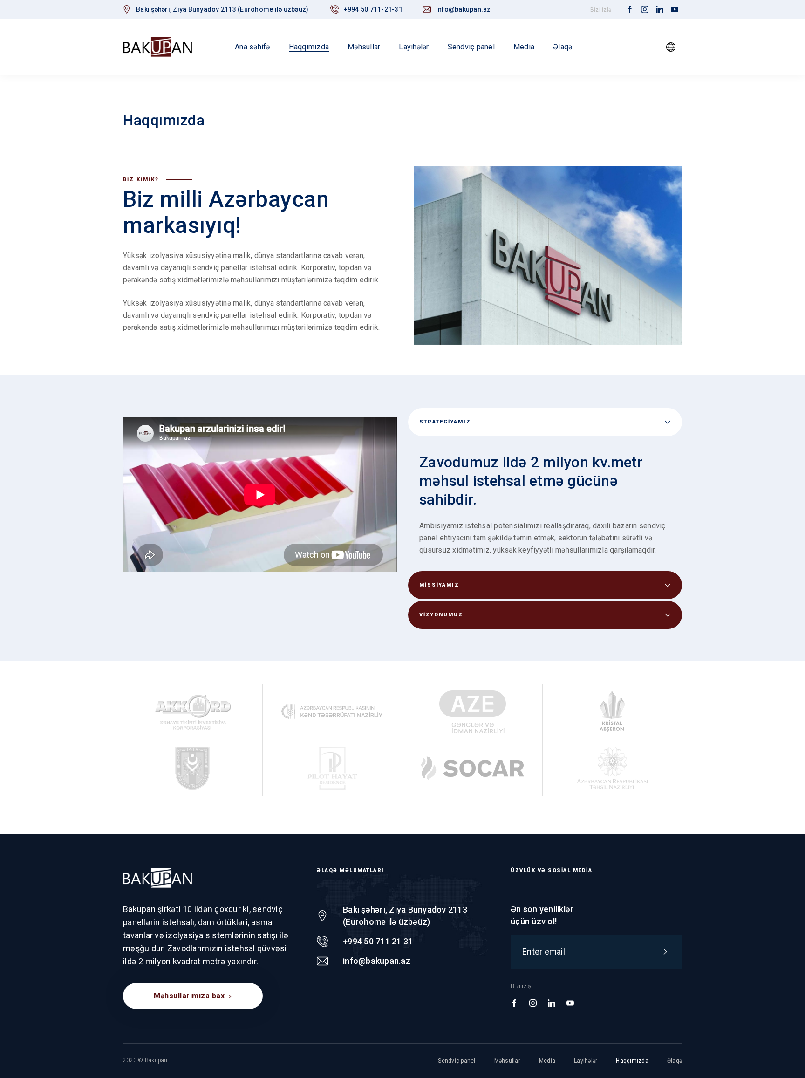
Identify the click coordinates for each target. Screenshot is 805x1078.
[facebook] (629, 9)
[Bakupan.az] (157, 47)
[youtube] (674, 9)
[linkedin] (659, 9)
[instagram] (644, 9)
